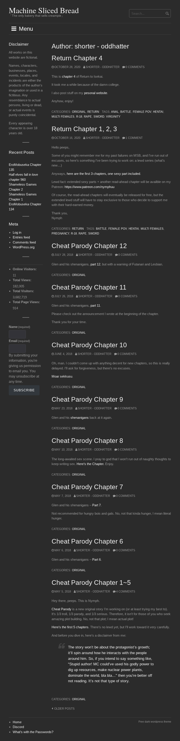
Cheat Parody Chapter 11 (89, 287)
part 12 (95, 264)
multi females (63, 116)
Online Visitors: (25, 269)
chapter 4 (68, 76)
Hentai (158, 111)
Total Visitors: (24, 291)
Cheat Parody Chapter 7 (87, 486)
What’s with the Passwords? (33, 732)
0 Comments (135, 67)
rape (88, 116)
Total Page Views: (27, 302)
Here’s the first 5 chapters (70, 627)
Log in (17, 232)
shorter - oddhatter (102, 67)
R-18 (79, 116)
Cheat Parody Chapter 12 (89, 245)
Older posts (64, 708)
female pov (142, 111)
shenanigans (79, 417)
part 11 (95, 305)
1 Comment (134, 138)
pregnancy (60, 233)
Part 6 (96, 559)
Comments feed (24, 242)
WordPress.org (23, 247)
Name (19, 327)
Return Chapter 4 (77, 58)
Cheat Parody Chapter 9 (87, 399)
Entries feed (21, 237)
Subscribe (24, 390)
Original (79, 111)
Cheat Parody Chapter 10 (89, 345)
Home (17, 722)
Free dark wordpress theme (155, 721)
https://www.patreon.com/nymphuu (89, 187)
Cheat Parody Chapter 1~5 (91, 582)
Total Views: (22, 280)
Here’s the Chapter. (90, 464)
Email (19, 341)
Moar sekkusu (62, 376)
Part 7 (96, 505)
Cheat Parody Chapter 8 (87, 440)
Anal (115, 111)
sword (99, 116)
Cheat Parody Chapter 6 (87, 541)
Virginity (113, 116)
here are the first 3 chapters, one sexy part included (103, 173)
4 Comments (125, 591)
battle (125, 111)
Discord (18, 727)
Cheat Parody (61, 609)
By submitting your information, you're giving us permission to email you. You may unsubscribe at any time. (25, 368)
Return (93, 111)
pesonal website (95, 93)
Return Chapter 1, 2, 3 (84, 128)
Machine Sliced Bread (44, 10)
